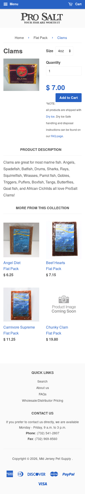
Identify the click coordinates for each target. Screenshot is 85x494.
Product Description (40, 149)
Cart (78, 4)
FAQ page (57, 136)
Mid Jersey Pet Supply (55, 458)
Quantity (53, 62)
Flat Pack (41, 37)
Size (49, 50)
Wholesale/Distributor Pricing (42, 400)
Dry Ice (50, 116)
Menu (13, 4)
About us (42, 387)
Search (42, 381)
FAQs (42, 394)
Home (19, 37)
